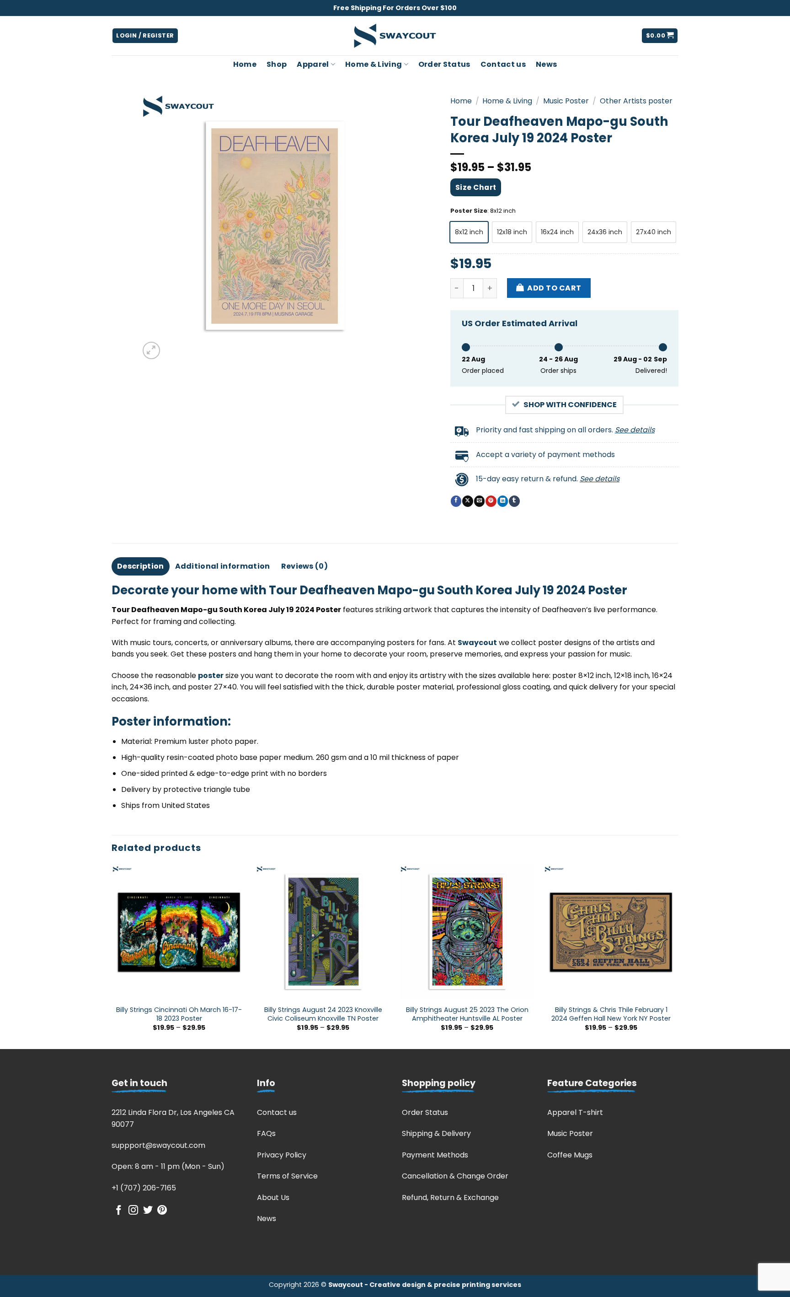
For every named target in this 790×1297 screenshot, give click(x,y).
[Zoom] (151, 351)
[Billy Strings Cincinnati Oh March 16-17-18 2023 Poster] (179, 932)
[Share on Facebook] (456, 500)
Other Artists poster (636, 101)
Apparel (313, 64)
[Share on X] (467, 500)
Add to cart (554, 288)
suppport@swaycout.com (158, 1145)
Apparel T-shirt (575, 1112)
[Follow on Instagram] (133, 1211)
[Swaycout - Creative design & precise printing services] (395, 36)
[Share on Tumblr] (514, 500)
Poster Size (468, 211)
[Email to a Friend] (479, 500)
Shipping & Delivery (436, 1133)
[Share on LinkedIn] (502, 500)
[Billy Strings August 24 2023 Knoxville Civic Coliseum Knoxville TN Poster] (323, 932)
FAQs (266, 1133)
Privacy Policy (281, 1155)
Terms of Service (287, 1176)
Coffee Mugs (569, 1155)
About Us (273, 1197)
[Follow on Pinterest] (162, 1211)
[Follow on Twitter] (148, 1211)
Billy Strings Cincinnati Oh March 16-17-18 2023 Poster (179, 1014)
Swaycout (477, 642)
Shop (277, 64)
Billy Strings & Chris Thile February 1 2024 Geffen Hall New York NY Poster (611, 1014)
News (546, 64)
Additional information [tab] (222, 566)
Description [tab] (140, 566)
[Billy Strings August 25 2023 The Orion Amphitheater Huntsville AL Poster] (467, 932)
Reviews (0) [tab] (304, 566)
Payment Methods (435, 1155)
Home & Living (373, 64)
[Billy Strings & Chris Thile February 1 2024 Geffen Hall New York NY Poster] (611, 932)
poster (211, 675)
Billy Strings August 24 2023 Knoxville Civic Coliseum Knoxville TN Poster (323, 1014)
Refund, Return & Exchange (450, 1197)
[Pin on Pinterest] (491, 500)
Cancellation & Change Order (455, 1176)
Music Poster (566, 101)
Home (244, 64)
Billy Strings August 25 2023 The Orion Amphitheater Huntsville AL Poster (467, 1014)
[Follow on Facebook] (118, 1211)
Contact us (503, 64)
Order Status (444, 64)
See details (635, 430)
